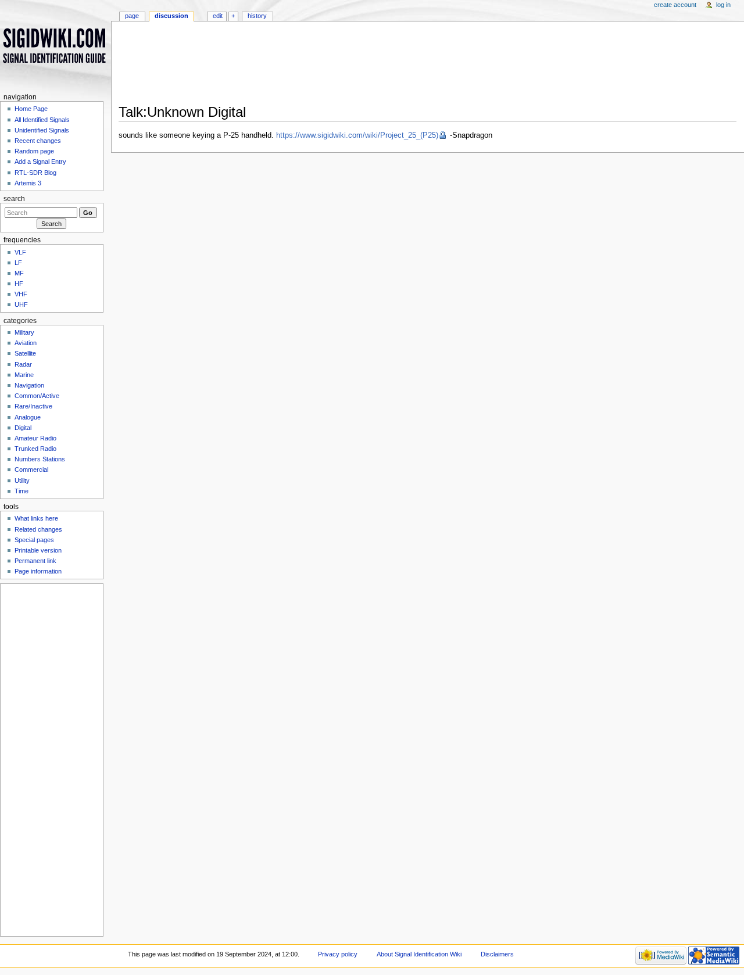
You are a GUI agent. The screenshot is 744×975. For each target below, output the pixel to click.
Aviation (26, 342)
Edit (218, 15)
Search (14, 198)
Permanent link (35, 560)
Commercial (31, 469)
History (257, 15)
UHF (21, 304)
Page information (38, 571)
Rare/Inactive (33, 406)
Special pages (34, 539)
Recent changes (38, 140)
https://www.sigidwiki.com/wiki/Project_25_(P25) (357, 135)
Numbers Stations (40, 459)
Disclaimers (497, 954)
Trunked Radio (35, 448)
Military (24, 332)
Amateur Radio (35, 438)
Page (132, 15)
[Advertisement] (427, 66)
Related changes (38, 529)
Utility (22, 480)
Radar (23, 364)
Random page (34, 151)
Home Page (31, 108)
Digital (23, 427)
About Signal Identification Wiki (419, 954)
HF (19, 283)
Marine (24, 374)
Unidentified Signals (42, 130)
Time (21, 491)
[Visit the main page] (55, 45)
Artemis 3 (28, 183)
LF (18, 262)
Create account (675, 4)
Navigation (29, 385)
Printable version (38, 550)
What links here (36, 518)
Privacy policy (337, 954)
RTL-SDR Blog (35, 172)
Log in (723, 4)
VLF (20, 252)
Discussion (171, 15)
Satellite (25, 353)
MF (19, 273)
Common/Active (37, 395)
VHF (21, 294)
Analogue (28, 417)
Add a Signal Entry (40, 161)
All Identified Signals (42, 119)
